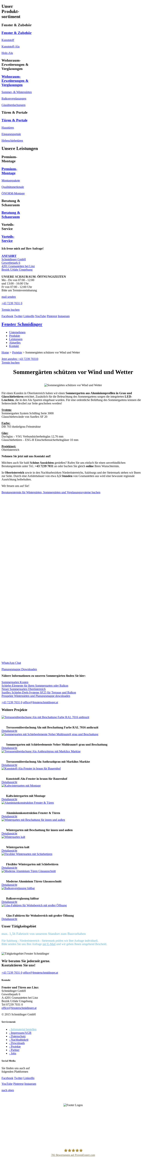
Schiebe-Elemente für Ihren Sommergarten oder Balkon (35, 685)
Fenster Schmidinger (22, 324)
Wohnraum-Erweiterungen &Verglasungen (15, 80)
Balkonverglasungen (14, 98)
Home (5, 352)
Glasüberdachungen (13, 105)
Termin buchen (11, 362)
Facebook (7, 316)
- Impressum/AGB (20, 1032)
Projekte (17, 352)
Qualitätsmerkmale (13, 187)
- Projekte (15, 1046)
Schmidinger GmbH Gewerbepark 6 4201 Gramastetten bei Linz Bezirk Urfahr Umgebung (18, 262)
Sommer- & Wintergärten (17, 92)
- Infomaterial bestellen (22, 1029)
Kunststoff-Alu (11, 46)
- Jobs (12, 1053)
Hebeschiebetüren (12, 140)
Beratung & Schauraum (11, 215)
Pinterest (52, 316)
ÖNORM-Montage (13, 193)
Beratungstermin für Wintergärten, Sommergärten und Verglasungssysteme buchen (51, 492)
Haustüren (8, 127)
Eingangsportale (11, 134)
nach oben (8, 1090)
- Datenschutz (17, 1036)
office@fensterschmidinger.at (19, 1008)
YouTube (40, 316)
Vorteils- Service (8, 239)
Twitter (18, 316)
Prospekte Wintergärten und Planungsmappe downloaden (36, 695)
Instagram (64, 316)
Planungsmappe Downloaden (19, 669)
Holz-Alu (7, 53)
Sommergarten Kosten (15, 682)
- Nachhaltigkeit (18, 1039)
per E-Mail (49, 944)
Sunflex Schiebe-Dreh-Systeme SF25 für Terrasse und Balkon (39, 692)
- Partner (14, 1050)
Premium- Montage (9, 171)
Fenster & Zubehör (17, 33)
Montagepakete (11, 180)
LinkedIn (28, 316)
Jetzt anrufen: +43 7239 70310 (20, 359)
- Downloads (17, 1043)
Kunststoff (8, 40)
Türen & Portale (14, 120)
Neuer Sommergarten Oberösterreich (24, 689)
